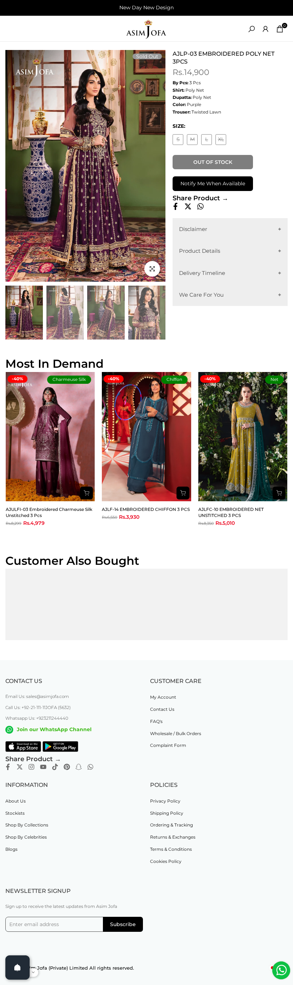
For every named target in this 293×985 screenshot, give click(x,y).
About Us (15, 801)
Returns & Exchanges (172, 837)
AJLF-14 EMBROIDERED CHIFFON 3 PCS (146, 509)
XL (222, 140)
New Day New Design (146, 7)
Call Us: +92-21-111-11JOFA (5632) (38, 707)
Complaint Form (168, 745)
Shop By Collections (26, 825)
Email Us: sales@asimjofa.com (37, 696)
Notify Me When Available (212, 183)
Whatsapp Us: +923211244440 (36, 718)
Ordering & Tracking (171, 825)
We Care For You (201, 294)
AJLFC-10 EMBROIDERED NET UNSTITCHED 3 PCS (231, 512)
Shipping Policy (166, 813)
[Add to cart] (86, 493)
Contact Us (162, 709)
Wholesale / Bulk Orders (175, 733)
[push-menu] (10, 29)
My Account (163, 697)
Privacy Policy (165, 801)
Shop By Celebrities (26, 837)
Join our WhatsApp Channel (54, 729)
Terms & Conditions (171, 849)
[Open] (17, 967)
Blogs (11, 849)
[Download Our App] (23, 746)
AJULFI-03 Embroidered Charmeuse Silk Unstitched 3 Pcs (49, 512)
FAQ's (156, 721)
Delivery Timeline (202, 273)
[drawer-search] (251, 29)
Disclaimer (193, 229)
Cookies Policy (166, 861)
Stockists (15, 813)
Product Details (199, 250)
